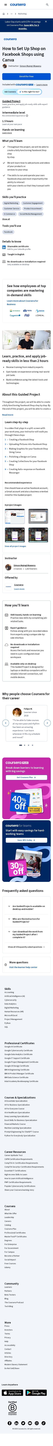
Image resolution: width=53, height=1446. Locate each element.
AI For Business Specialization (17, 1104)
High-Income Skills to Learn (16, 1174)
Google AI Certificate (13, 1046)
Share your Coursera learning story (19, 1190)
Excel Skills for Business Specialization (21, 1120)
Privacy (8, 1337)
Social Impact (10, 1259)
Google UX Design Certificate (17, 1066)
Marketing (22, 13)
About (7, 1209)
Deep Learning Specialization (17, 1116)
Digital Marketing (11, 203)
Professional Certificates (15, 1232)
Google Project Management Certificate (21, 1062)
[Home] (3, 13)
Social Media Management (31, 214)
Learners (8, 1287)
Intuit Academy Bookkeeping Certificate (21, 1081)
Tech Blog (9, 1306)
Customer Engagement (33, 203)
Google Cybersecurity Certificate (19, 1050)
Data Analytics (10, 1004)
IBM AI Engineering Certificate (17, 1069)
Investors (9, 1329)
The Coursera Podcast (14, 1302)
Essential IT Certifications (15, 1170)
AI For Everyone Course (14, 1108)
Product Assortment (32, 208)
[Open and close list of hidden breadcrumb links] (11, 13)
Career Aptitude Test (13, 1155)
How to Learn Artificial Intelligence (19, 1178)
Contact (8, 1349)
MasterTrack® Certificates (16, 1236)
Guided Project (11, 101)
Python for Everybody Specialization (20, 1135)
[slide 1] (20, 745)
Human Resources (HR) (14, 1011)
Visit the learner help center (23, 967)
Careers (8, 1221)
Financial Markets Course (15, 1124)
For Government (11, 1248)
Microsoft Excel (11, 1015)
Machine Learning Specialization (18, 1128)
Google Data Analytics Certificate (19, 1054)
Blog (6, 1298)
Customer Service (11, 208)
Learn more (41, 84)
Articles (8, 1353)
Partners (8, 1291)
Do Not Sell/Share (12, 1368)
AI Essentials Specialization (16, 1101)
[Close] (45, 21)
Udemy (7, 1267)
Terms (7, 1333)
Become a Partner (12, 1255)
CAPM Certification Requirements (19, 1159)
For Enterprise (11, 1244)
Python (7, 1023)
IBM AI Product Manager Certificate (19, 1073)
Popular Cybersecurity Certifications (20, 1186)
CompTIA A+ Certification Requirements (21, 1163)
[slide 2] (24, 745)
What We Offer (11, 1213)
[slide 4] (32, 745)
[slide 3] (28, 745)
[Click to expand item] (15, 516)
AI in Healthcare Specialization (17, 1112)
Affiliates (8, 1360)
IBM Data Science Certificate (16, 1077)
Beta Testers (10, 1294)
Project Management (13, 1019)
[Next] (47, 723)
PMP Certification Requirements (18, 1182)
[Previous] (5, 723)
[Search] (47, 4)
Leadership (9, 1217)
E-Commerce (9, 214)
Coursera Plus (10, 1229)
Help (6, 1341)
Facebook (8, 232)
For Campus (10, 1252)
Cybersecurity (11, 1000)
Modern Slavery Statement (16, 1364)
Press (7, 1326)
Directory (8, 1356)
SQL (6, 1027)
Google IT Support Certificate (17, 1058)
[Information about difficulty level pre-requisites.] (27, 115)
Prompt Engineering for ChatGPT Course (22, 1131)
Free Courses (10, 1263)
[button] (6, 219)
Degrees (8, 1240)
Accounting (9, 992)
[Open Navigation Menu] (5, 4)
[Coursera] (17, 4)
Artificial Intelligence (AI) (15, 996)
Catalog (8, 1225)
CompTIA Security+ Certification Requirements (24, 1166)
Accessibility (10, 1345)
